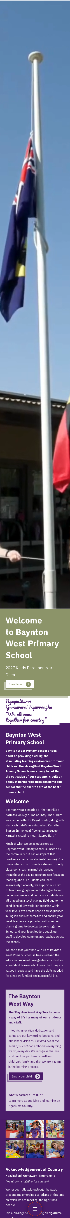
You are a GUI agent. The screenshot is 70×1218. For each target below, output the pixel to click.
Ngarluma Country (20, 1106)
